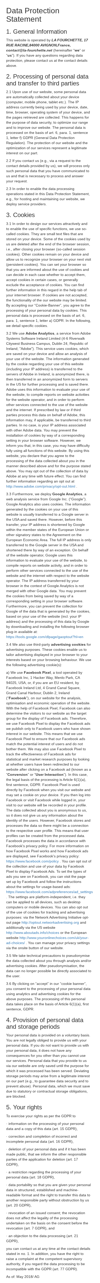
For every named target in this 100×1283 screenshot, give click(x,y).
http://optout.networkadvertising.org (51, 922)
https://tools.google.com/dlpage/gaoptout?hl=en (44, 637)
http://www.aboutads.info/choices (33, 933)
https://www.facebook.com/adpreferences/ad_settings (49, 892)
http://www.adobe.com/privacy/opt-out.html (41, 486)
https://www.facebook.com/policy (33, 861)
